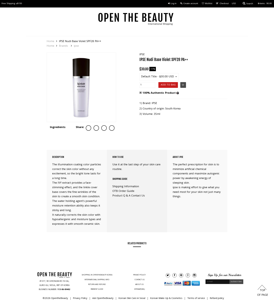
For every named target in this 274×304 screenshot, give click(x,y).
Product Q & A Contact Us (128, 196)
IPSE (142, 54)
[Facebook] (174, 275)
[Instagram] (194, 275)
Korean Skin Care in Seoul (131, 298)
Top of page (262, 292)
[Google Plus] (188, 275)
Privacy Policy (139, 275)
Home (50, 41)
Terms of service (196, 298)
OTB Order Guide (123, 191)
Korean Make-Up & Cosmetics (166, 298)
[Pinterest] (181, 275)
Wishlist (208, 3)
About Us (139, 284)
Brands (63, 46)
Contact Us (139, 279)
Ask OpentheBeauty (103, 298)
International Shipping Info (97, 279)
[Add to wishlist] (183, 85)
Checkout (224, 3)
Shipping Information (125, 186)
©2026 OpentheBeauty (55, 298)
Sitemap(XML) (139, 289)
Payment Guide (97, 289)
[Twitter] (168, 275)
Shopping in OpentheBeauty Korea (97, 275)
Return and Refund (97, 284)
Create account (190, 3)
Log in (173, 3)
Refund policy (217, 298)
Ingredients (57, 127)
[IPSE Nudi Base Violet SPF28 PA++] (81, 87)
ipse (76, 46)
